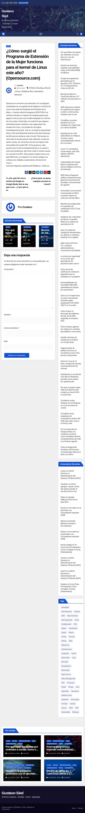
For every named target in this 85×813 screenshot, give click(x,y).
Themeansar (6, 809)
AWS (63, 616)
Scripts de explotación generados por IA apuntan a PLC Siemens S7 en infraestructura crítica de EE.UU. (70, 83)
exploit (63, 632)
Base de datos (72, 616)
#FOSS (32, 88)
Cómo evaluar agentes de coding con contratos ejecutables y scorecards (71, 329)
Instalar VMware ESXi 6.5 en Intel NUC (69, 499)
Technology (75, 699)
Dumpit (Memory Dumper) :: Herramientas (69, 523)
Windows (75, 712)
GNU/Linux (65, 645)
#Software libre (27, 91)
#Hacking (39, 88)
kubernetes (65, 657)
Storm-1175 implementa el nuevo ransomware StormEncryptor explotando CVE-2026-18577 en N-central (70, 300)
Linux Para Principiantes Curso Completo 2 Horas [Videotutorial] (71, 549)
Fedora (71, 632)
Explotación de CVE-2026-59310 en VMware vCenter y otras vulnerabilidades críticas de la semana (70, 138)
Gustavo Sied (12, 793)
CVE (75, 624)
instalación (65, 653)
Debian (63, 628)
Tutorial (72, 704)
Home (74, 808)
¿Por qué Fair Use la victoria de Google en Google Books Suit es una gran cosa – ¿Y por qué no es (17, 184)
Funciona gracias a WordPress (12, 807)
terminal (64, 704)
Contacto (80, 808)
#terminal (18, 95)
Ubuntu (64, 708)
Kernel (73, 653)
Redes (8, 227)
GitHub (63, 641)
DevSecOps (73, 628)
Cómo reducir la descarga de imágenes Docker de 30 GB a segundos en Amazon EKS (70, 316)
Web (6, 341)
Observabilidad (11, 743)
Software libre (66, 695)
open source (66, 674)
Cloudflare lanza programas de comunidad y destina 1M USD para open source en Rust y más (70, 418)
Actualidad (65, 607)
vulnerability (65, 712)
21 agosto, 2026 (14, 753)
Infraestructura (66, 649)
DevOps (14, 741)
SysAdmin (64, 699)
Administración (66, 611)
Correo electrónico (11, 328)
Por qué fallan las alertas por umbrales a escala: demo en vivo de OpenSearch (22, 749)
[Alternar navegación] (40, 34)
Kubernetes (30, 765)
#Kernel (47, 88)
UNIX (71, 708)
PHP (63, 683)
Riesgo (71, 687)
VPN (76, 708)
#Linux (18, 91)
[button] (77, 34)
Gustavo (20, 85)
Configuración (66, 624)
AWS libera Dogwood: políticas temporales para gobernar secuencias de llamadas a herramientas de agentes (71, 180)
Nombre (7, 315)
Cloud (77, 620)
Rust (77, 687)
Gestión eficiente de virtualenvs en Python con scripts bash (69, 339)
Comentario (9, 269)
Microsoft (64, 662)
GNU (70, 641)
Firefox (63, 637)
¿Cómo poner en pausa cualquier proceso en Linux (41, 181)
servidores (75, 691)
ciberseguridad (66, 620)
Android (77, 611)
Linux (8, 46)
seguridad (65, 691)
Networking (65, 670)
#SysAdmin (38, 91)
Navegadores (66, 666)
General (71, 637)
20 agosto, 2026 (54, 777)
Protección (70, 683)
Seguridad (27, 227)
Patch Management (68, 678)
